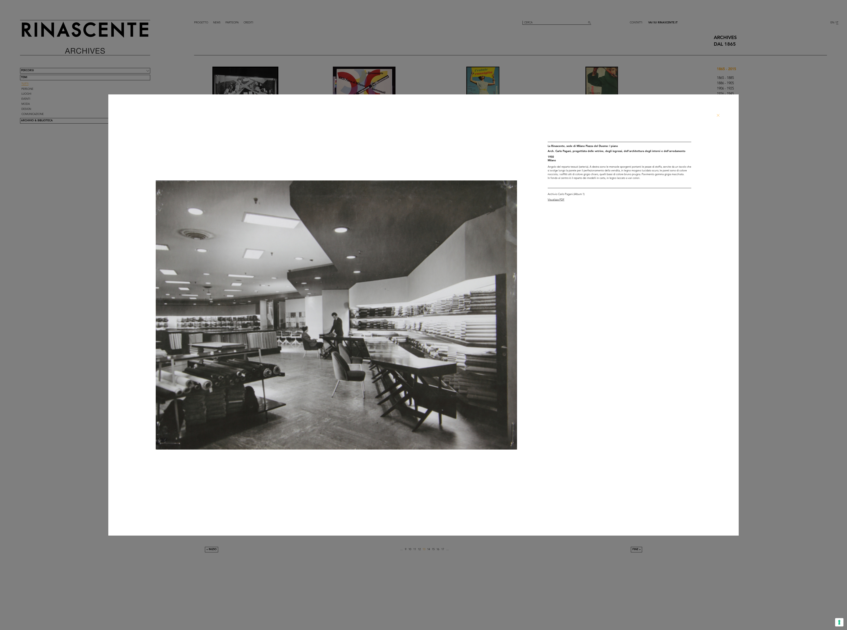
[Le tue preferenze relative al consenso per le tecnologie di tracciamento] (839, 622)
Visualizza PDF (556, 200)
